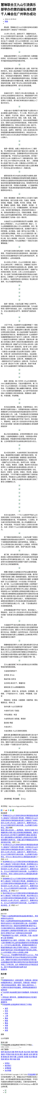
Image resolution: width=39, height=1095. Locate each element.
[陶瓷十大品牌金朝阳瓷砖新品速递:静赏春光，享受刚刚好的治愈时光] (19, 918)
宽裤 (36, 1052)
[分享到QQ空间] (4, 810)
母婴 (6, 1025)
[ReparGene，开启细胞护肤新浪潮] (13, 955)
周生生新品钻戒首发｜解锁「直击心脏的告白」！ (19, 985)
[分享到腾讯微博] (8, 810)
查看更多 (4, 969)
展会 (6, 1018)
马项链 (26, 1057)
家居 (6, 1030)
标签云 (7, 1063)
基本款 (26, 1054)
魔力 (21, 1054)
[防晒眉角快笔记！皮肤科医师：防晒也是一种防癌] (19, 980)
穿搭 (11, 1057)
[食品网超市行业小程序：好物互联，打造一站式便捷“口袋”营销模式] (19, 938)
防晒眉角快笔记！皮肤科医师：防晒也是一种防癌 (18, 983)
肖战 (25, 1052)
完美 (2, 1059)
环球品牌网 (32, 1074)
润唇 (12, 1052)
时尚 (6, 1013)
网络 (6, 21)
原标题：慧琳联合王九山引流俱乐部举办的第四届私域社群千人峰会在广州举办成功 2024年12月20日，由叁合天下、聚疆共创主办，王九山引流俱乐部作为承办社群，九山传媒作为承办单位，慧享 (19, 823)
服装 (6, 1021)
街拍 (12, 1054)
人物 (6, 1016)
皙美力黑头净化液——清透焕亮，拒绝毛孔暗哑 (17, 830)
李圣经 (8, 1054)
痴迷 (14, 1059)
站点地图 (8, 1070)
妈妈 (28, 1052)
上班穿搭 (20, 1057)
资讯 (6, 1011)
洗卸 (32, 1052)
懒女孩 (34, 1057)
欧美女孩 (6, 1057)
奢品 (6, 1023)
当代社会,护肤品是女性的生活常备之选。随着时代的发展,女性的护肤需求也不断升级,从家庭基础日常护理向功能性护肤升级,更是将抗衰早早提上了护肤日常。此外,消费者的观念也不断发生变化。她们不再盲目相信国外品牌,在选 (19, 962)
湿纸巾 (3, 1054)
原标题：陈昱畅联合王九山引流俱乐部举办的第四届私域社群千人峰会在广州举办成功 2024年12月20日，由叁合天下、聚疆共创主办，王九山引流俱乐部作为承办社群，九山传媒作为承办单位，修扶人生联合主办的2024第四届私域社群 (19, 869)
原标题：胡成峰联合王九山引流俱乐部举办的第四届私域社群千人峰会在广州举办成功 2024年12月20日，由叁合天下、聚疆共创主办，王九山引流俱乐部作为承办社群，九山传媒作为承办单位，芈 (19, 886)
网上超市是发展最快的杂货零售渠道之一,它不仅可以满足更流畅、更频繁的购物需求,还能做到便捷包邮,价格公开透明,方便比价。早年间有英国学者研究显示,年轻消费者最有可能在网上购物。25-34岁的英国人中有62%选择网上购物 (19, 947)
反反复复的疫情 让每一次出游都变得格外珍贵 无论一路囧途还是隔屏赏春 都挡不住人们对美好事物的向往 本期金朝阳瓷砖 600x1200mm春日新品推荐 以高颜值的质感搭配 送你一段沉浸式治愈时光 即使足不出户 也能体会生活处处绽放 (19, 928)
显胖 (34, 1054)
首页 (6, 1008)
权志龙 (17, 1054)
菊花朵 (6, 1059)
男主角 (20, 1052)
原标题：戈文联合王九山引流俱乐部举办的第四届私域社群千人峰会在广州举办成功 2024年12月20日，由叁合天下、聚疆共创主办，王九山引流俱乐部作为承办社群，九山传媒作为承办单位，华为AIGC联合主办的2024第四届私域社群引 (19, 852)
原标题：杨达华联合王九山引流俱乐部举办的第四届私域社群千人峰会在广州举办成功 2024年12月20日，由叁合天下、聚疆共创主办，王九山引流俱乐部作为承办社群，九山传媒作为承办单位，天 (19, 900)
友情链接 (8, 1068)
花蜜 (14, 1057)
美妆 (6, 1028)
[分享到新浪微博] (6, 810)
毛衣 (30, 1057)
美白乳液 (7, 1052)
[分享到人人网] (11, 810)
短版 (18, 1059)
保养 (2, 1052)
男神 (16, 1052)
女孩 (30, 1054)
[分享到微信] (13, 810)
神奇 (11, 1059)
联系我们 (8, 1065)
